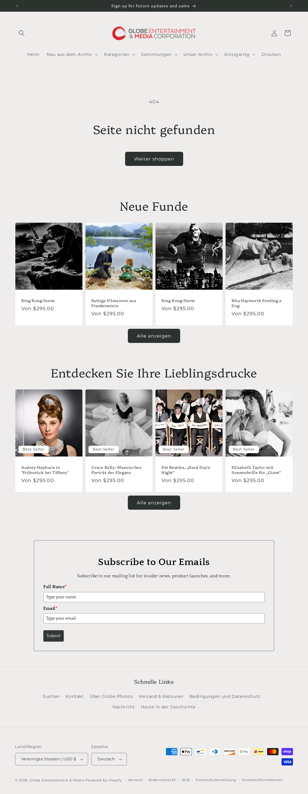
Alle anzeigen (154, 336)
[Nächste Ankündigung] (290, 5)
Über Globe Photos (111, 696)
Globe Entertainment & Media (57, 780)
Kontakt (75, 696)
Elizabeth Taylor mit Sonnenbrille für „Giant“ (256, 470)
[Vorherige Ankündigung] (17, 5)
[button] (21, 33)
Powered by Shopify (103, 780)
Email (50, 608)
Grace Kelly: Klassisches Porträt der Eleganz (116, 470)
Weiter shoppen (154, 159)
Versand (135, 780)
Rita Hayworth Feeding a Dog (257, 303)
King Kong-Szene (38, 300)
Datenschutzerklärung (216, 780)
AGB (186, 780)
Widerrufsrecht (162, 780)
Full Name (55, 587)
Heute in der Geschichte (168, 707)
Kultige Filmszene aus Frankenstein (114, 303)
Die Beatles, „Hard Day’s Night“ (186, 470)
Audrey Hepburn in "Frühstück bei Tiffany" (45, 470)
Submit (53, 636)
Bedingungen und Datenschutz (224, 696)
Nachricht (123, 707)
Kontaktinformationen (262, 780)
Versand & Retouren (161, 696)
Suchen (51, 696)
